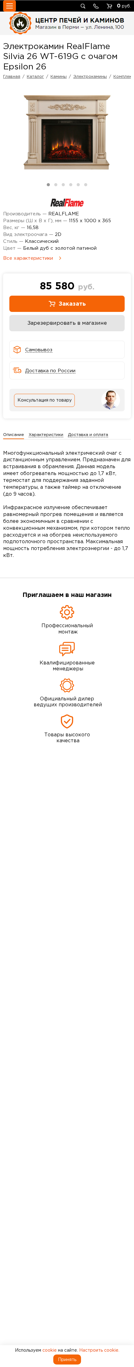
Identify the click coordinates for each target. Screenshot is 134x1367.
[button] (48, 185)
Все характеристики (28, 258)
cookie (49, 1350)
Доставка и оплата (88, 434)
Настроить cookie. (99, 1350)
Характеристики (46, 434)
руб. (124, 5)
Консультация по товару (44, 400)
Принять (67, 1359)
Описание (13, 434)
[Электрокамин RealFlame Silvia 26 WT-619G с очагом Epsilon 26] (67, 132)
